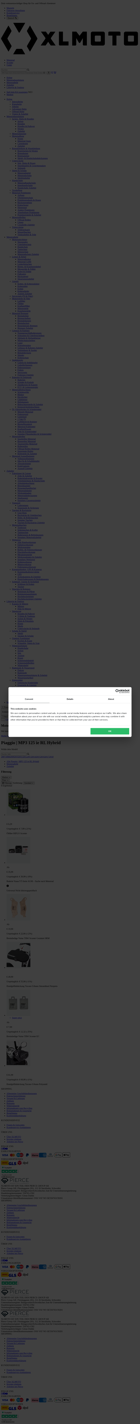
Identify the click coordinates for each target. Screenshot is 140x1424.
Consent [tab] (29, 699)
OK (109, 731)
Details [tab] (70, 699)
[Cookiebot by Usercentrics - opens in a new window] (117, 691)
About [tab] (111, 699)
